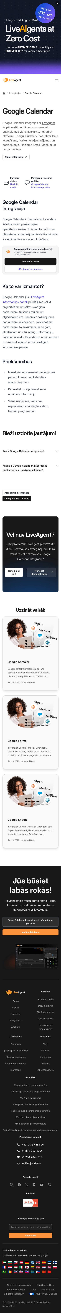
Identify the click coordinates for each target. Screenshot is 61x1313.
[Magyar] (16, 1267)
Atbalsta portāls (45, 999)
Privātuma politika (16, 1289)
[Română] (10, 1271)
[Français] (4, 1267)
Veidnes (45, 1063)
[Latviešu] (38, 1267)
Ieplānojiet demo (31, 932)
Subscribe (30, 1235)
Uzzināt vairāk (14, 186)
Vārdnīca (45, 1050)
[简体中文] (49, 1271)
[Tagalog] (38, 1271)
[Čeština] (16, 1262)
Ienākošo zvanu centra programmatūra (31, 1110)
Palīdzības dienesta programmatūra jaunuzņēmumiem (30, 1130)
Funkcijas (15, 1014)
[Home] (4, 93)
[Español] (44, 1262)
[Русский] (16, 1271)
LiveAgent (48, 123)
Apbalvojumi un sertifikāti (15, 1050)
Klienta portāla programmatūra (30, 1123)
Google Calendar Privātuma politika (40, 186)
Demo (16, 1001)
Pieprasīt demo (30, 261)
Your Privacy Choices (46, 1293)
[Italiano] (21, 1267)
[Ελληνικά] (32, 1262)
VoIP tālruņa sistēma (30, 1098)
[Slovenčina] (21, 1271)
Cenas (15, 1007)
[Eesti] (49, 1262)
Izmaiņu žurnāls (45, 1018)
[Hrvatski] (10, 1267)
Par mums (15, 1044)
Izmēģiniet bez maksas (16, 498)
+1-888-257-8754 (32, 1150)
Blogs (45, 1044)
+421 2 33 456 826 (33, 1144)
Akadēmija (45, 1057)
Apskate (15, 1027)
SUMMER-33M (26, 47)
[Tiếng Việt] (44, 1271)
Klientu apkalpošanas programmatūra (30, 1091)
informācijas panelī (15, 302)
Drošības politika (45, 1285)
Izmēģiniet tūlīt (14, 572)
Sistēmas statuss (45, 1012)
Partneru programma (15, 1063)
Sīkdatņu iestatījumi (14, 1293)
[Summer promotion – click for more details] (30, 37)
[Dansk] (21, 1262)
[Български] (10, 1262)
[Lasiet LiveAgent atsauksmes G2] (30, 1203)
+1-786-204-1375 (32, 1157)
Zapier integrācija (14, 157)
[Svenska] (32, 1271)
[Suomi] (55, 1262)
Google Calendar (33, 93)
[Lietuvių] (32, 1267)
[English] (38, 1262)
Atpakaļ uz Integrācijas (17, 492)
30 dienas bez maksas (30, 269)
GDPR (33, 1289)
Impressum (15, 1069)
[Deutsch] (27, 1262)
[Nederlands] (44, 1267)
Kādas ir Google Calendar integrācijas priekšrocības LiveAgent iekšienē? (25, 468)
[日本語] (27, 1267)
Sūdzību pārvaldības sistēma (30, 1117)
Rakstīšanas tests (45, 1069)
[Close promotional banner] (57, 3)
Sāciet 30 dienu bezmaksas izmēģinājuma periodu (30, 922)
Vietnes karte (47, 1289)
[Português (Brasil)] (4, 1271)
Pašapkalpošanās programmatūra (30, 1104)
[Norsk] (49, 1267)
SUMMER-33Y (14, 51)
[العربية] (4, 1262)
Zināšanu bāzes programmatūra (30, 1085)
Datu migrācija (45, 1005)
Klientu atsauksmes (15, 1057)
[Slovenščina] (27, 1271)
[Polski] (55, 1267)
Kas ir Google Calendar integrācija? (23, 451)
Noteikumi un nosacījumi (19, 1285)
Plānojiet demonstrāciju (39, 572)
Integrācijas (15, 93)
